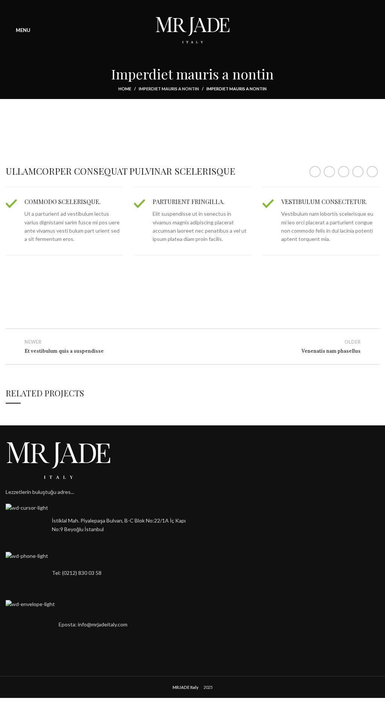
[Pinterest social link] (343, 171)
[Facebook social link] (315, 171)
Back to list (192, 346)
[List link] (96, 573)
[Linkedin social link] (358, 171)
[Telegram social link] (372, 171)
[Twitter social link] (329, 171)
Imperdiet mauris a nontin (169, 88)
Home (124, 88)
